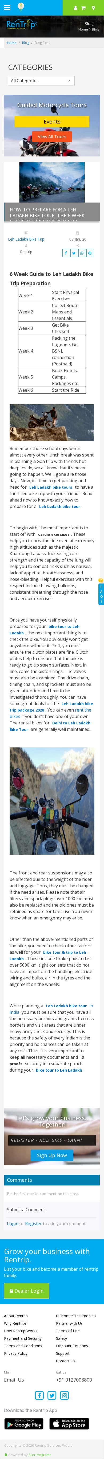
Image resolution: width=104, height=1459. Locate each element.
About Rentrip (16, 1315)
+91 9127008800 (74, 1379)
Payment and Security (23, 1338)
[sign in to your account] (75, 8)
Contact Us (65, 1360)
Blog (25, 42)
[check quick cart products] (83, 8)
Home (83, 29)
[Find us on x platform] (52, 1396)
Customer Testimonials (76, 1315)
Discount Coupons (72, 1345)
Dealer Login (28, 1291)
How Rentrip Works (20, 1330)
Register (33, 1223)
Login (12, 1223)
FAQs (101, 594)
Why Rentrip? (15, 1323)
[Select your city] (94, 8)
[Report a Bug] (5, 1454)
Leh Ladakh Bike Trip (26, 239)
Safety (61, 1338)
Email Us (14, 1379)
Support (63, 1353)
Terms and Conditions (23, 1345)
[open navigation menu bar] (7, 7)
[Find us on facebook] (39, 1396)
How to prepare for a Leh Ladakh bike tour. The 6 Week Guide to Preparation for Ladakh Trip (47, 218)
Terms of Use (68, 1330)
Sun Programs (40, 1454)
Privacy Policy (15, 1353)
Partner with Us (69, 1323)
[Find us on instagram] (64, 1396)
